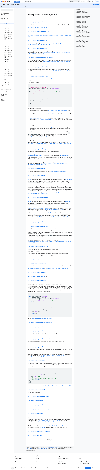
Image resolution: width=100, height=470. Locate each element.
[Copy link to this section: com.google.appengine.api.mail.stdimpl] (51, 222)
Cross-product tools (27, 1)
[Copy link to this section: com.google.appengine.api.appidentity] (50, 31)
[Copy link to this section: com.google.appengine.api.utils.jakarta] (50, 396)
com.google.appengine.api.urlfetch (37, 347)
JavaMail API (49, 192)
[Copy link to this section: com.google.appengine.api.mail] (46, 175)
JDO (46, 78)
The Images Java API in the (55, 163)
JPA (50, 78)
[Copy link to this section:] (29, 19)
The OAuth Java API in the (56, 268)
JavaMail (29, 179)
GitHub (59, 456)
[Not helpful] (71, 12)
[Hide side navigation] (13, 468)
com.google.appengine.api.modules (38, 247)
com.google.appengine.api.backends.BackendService (61, 43)
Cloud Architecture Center (62, 461)
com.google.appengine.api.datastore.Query (44, 119)
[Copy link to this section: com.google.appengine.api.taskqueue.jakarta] (54, 339)
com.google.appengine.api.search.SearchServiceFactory (41, 318)
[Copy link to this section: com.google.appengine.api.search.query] (51, 327)
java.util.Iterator (42, 120)
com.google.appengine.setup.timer (38, 405)
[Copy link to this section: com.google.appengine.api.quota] (47, 272)
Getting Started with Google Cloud (63, 458)
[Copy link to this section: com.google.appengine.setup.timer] (49, 405)
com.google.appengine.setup (36, 400)
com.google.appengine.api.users (37, 361)
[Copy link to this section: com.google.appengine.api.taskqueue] (50, 331)
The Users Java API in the (59, 385)
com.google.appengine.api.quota (37, 272)
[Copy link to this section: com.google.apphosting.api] (44, 435)
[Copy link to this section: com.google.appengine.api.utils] (46, 390)
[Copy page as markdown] (60, 15)
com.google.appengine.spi (35, 413)
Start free (96, 4)
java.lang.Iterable (34, 120)
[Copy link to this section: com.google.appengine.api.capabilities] (50, 67)
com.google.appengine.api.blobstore (38, 48)
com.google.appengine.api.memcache (38, 226)
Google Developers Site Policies (42, 448)
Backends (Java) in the (39, 44)
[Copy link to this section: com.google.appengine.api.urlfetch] (48, 347)
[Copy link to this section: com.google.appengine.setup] (45, 400)
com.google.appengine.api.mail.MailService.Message (39, 208)
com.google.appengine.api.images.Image (60, 154)
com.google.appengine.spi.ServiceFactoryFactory (56, 425)
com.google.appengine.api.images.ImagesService (37, 154)
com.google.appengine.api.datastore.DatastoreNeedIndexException (40, 136)
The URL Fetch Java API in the (55, 355)
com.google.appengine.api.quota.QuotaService (63, 274)
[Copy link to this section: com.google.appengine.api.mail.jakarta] (50, 197)
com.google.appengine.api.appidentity (38, 31)
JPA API (49, 143)
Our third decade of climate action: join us (43, 467)
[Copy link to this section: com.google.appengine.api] (44, 22)
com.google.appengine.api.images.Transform (36, 155)
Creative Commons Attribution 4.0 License (54, 447)
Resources (19, 6)
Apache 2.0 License (29, 448)
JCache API (32, 242)
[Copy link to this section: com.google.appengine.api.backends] (49, 40)
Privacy (22, 467)
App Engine (6, 4)
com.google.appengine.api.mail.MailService (61, 192)
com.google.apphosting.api (35, 435)
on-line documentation (64, 155)
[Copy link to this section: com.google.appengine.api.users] (47, 361)
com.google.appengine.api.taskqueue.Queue (36, 334)
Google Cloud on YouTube (83, 461)
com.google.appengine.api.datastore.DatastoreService (57, 110)
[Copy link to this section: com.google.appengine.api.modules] (49, 246)
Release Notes (38, 460)
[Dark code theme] (69, 85)
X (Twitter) (80, 460)
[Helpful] (70, 12)
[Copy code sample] (71, 85)
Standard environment (15, 4)
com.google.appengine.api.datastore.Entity (46, 113)
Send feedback (68, 14)
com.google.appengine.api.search (37, 280)
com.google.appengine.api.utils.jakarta (38, 396)
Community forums (39, 456)
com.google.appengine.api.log (36, 168)
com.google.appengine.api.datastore (38, 76)
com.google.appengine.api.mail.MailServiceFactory (37, 214)
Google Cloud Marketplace (19, 460)
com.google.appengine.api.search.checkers (40, 322)
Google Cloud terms (32, 467)
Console (83, 1)
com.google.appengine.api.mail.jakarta (38, 197)
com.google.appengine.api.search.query (39, 327)
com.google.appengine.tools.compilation (39, 431)
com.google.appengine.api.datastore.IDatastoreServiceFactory (50, 420)
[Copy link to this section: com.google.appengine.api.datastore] (50, 76)
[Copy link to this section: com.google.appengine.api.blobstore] (49, 48)
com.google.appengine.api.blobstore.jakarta (40, 57)
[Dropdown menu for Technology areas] (21, 1)
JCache (52, 228)
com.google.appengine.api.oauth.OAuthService (36, 268)
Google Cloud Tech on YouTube (84, 463)
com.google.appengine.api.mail (36, 175)
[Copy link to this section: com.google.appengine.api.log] (46, 168)
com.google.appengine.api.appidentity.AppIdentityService (38, 35)
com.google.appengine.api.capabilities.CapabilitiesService (54, 70)
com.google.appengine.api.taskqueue (38, 331)
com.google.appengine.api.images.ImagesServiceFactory (38, 152)
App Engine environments (27, 6)
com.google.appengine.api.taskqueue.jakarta (40, 339)
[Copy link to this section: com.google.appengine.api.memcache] (50, 226)
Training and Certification (62, 463)
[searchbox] (7, 10)
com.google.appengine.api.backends (38, 40)
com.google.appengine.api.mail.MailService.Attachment (53, 209)
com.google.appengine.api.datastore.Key (42, 116)
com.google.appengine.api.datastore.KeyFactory (38, 118)
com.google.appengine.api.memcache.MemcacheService (38, 241)
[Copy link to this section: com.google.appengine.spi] (44, 413)
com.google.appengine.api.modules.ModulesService (40, 259)
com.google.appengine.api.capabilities (38, 67)
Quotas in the (37, 276)
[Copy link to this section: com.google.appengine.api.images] (48, 149)
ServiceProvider (43, 427)
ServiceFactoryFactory (60, 423)
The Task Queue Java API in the (56, 334)
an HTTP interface (68, 179)
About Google (17, 467)
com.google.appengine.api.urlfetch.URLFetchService (37, 356)
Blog (79, 456)
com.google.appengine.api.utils (36, 390)
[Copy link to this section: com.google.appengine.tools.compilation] (52, 431)
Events (80, 458)
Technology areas (17, 1)
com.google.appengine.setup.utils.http (38, 409)
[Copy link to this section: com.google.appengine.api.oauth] (47, 263)
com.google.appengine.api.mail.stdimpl (39, 222)
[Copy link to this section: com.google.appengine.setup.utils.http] (50, 409)
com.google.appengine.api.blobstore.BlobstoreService (53, 52)
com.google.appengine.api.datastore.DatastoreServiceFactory (47, 111)
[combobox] (74, 1)
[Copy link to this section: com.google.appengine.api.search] (48, 280)
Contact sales (17, 461)
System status (38, 461)
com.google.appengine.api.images (37, 149)
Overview (3, 6)
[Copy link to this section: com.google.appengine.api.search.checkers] (53, 322)
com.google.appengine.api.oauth (37, 263)
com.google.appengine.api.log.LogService (58, 171)
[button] (7, 17)
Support (37, 458)
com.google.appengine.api (35, 22)
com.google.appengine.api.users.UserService (39, 385)
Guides (8, 6)
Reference (13, 6)
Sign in (97, 1)
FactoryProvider (47, 423)
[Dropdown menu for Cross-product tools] (32, 1)
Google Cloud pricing (18, 458)
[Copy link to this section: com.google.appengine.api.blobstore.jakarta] (54, 57)
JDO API (54, 143)
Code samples (60, 460)
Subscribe (88, 467)
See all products (18, 456)
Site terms (26, 467)
